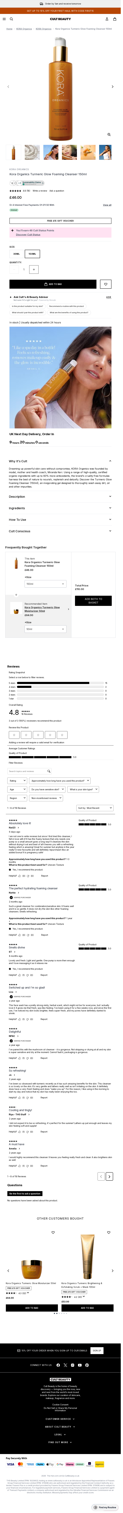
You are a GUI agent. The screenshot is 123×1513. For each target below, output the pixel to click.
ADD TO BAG (31, 1308)
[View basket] (114, 19)
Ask (108, 297)
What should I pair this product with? (28, 312)
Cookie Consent (60, 1404)
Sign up (97, 1350)
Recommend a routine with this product (66, 306)
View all (107, 205)
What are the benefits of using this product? (69, 312)
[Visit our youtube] (79, 1365)
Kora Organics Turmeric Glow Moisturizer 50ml (31, 1283)
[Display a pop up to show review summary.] (28, 1293)
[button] (60, 183)
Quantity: (15, 262)
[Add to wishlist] (105, 284)
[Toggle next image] (112, 86)
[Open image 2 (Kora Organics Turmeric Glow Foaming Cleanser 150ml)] (32, 152)
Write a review (40, 190)
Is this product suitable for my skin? (27, 306)
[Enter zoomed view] (109, 134)
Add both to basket (93, 601)
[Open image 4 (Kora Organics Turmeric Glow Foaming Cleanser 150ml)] (69, 152)
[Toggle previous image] (8, 86)
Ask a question (57, 190)
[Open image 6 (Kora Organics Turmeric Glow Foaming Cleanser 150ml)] (106, 152)
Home (9, 29)
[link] (107, 19)
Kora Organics (19, 169)
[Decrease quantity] (14, 269)
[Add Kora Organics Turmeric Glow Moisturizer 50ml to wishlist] (53, 1232)
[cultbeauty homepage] (60, 19)
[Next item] (112, 1270)
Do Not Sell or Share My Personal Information (60, 1409)
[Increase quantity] (34, 269)
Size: (12, 247)
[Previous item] (8, 1270)
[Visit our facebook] (58, 1365)
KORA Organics (24, 29)
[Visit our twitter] (65, 1365)
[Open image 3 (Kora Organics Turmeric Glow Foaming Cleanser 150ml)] (50, 152)
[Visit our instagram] (72, 1365)
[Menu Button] (4, 19)
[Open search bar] (11, 19)
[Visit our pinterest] (87, 1365)
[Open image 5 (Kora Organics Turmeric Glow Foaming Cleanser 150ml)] (88, 152)
